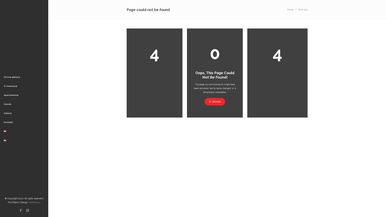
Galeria (8, 113)
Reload (216, 102)
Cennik (7, 104)
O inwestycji (10, 86)
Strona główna (12, 77)
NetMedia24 (34, 202)
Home (290, 9)
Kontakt (8, 122)
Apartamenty (11, 95)
